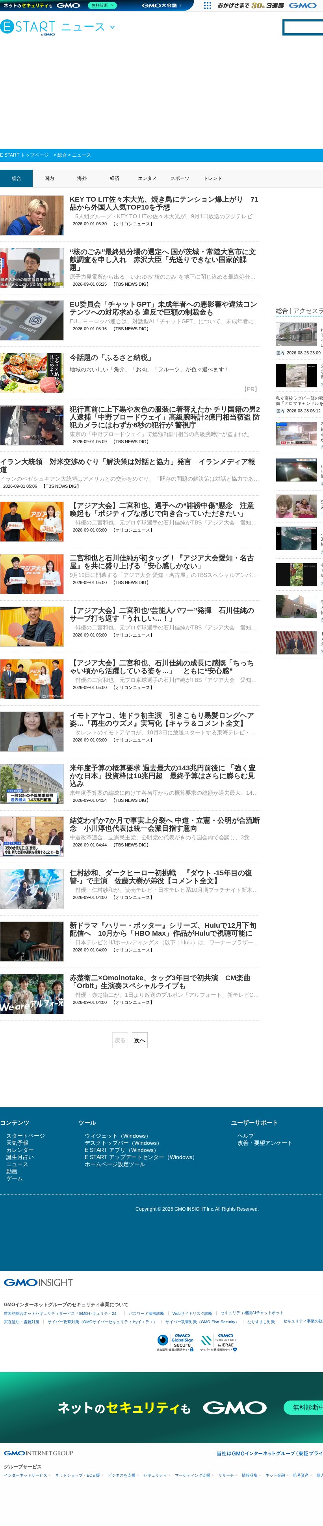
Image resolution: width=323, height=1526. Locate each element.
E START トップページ (24, 155)
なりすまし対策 (261, 1322)
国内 (49, 178)
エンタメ (147, 178)
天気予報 (17, 1143)
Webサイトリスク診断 (192, 1313)
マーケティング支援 (192, 1475)
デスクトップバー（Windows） (123, 1143)
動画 (11, 1171)
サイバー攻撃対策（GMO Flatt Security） (202, 1322)
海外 (82, 178)
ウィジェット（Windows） (118, 1136)
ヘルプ (246, 1136)
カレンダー (20, 1150)
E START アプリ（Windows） (122, 1150)
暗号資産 (301, 1475)
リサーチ (226, 1475)
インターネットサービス (25, 1475)
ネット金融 (275, 1475)
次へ (139, 1040)
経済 (114, 178)
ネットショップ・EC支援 (77, 1475)
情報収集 (250, 1475)
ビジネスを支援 (122, 1475)
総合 (62, 155)
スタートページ (25, 1136)
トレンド (212, 178)
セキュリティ (155, 1475)
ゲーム (14, 1178)
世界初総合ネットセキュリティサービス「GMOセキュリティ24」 (62, 1313)
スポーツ (180, 178)
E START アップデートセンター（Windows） (141, 1157)
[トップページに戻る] (29, 27)
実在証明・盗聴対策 (21, 1322)
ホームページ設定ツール (115, 1164)
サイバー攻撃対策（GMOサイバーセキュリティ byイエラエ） (102, 1322)
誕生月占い (20, 1157)
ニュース (81, 155)
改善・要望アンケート (265, 1143)
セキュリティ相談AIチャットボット (252, 1313)
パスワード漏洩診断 (146, 1313)
